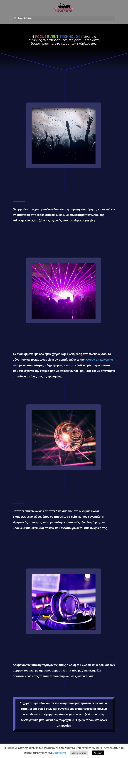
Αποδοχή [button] (98, 752)
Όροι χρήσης (59, 752)
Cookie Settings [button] (79, 752)
